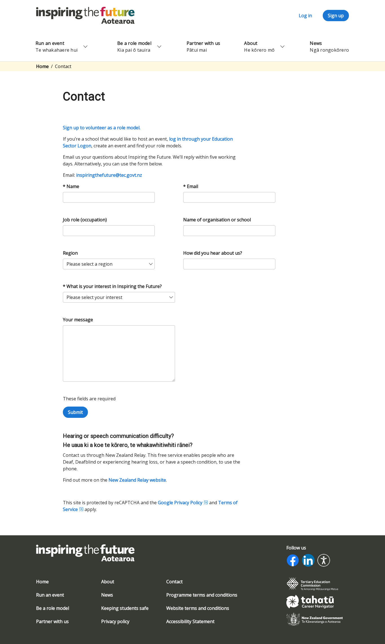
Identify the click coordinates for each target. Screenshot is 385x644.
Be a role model (52, 608)
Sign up (336, 15)
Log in (305, 15)
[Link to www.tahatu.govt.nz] (310, 601)
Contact (174, 581)
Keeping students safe (125, 608)
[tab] (314, 584)
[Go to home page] (85, 15)
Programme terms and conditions (201, 595)
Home (42, 66)
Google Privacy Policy (180, 502)
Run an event (50, 595)
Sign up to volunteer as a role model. (101, 128)
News (107, 595)
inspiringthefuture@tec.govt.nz (109, 175)
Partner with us (52, 621)
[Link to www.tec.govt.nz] (312, 583)
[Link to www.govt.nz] (314, 619)
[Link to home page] (85, 556)
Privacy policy (115, 621)
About (107, 581)
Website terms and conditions (197, 608)
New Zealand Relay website (137, 480)
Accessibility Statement (190, 621)
